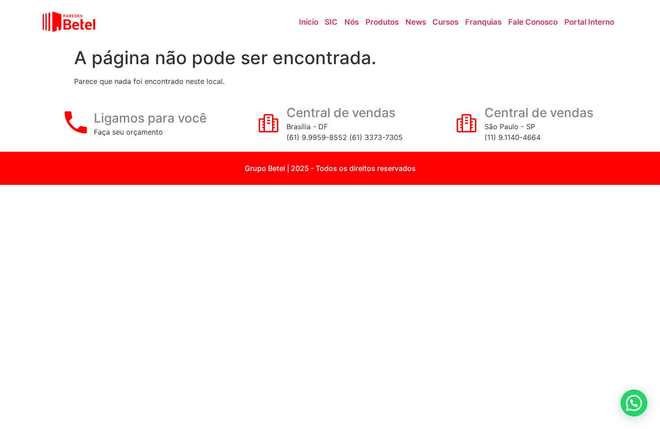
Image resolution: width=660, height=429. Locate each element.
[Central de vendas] (268, 122)
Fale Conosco (533, 22)
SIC (331, 22)
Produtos (382, 22)
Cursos (445, 22)
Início (308, 22)
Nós (351, 22)
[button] (633, 403)
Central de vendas (341, 112)
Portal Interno (589, 22)
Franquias (483, 22)
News (415, 22)
